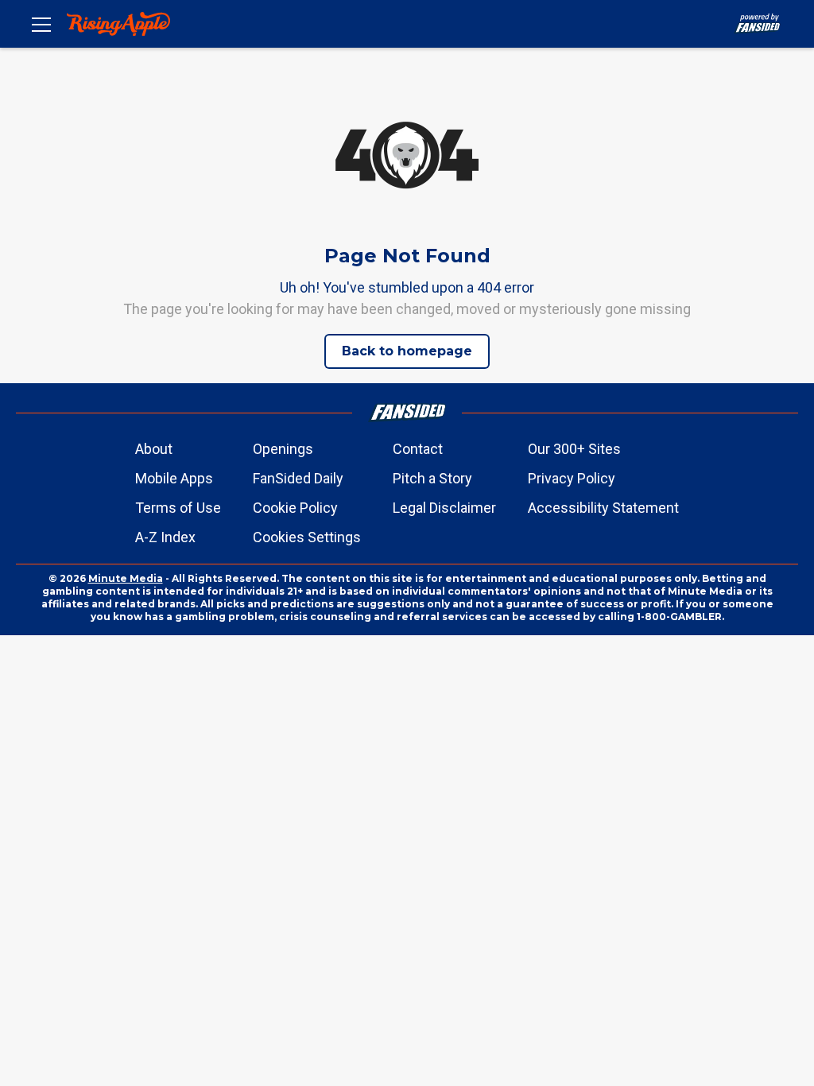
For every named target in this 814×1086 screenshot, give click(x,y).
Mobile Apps (174, 478)
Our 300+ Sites (574, 448)
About (153, 448)
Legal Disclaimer (444, 507)
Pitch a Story (432, 478)
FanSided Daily (298, 478)
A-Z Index (165, 537)
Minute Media (125, 578)
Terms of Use (178, 507)
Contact (418, 448)
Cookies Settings (307, 537)
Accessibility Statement (603, 507)
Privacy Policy (571, 478)
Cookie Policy (295, 507)
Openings (283, 448)
